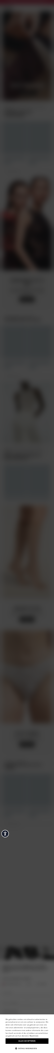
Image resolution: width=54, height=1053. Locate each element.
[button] (27, 1048)
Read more (34, 1036)
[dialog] (27, 1033)
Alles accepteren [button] (26, 1041)
